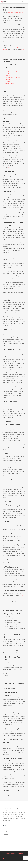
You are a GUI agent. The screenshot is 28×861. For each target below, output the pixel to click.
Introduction (7, 70)
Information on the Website (11, 71)
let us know (10, 167)
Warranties (7, 81)
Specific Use (7, 79)
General (6, 87)
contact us (15, 41)
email (13, 767)
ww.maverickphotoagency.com (14, 22)
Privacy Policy (13, 109)
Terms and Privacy (6, 855)
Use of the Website (9, 85)
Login (4, 840)
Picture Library (6, 834)
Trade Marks (8, 73)
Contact (4, 837)
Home (4, 828)
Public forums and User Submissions (13, 77)
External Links (8, 75)
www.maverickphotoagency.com (16, 12)
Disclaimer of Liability (10, 83)
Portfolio (5, 831)
